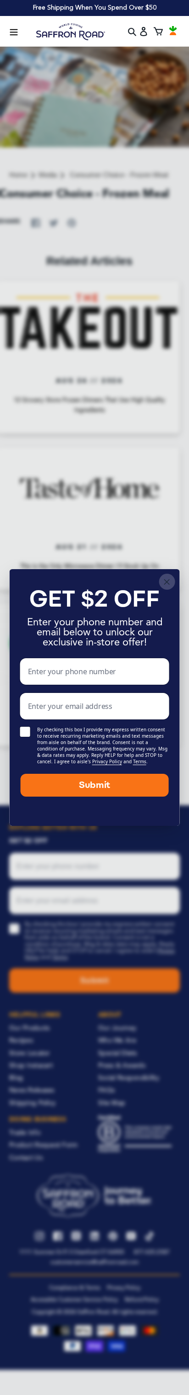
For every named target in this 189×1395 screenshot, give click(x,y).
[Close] (167, 582)
